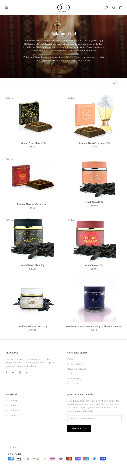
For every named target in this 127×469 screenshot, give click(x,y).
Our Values (10, 415)
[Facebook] (6, 372)
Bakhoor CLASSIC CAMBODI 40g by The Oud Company (94, 326)
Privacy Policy (74, 378)
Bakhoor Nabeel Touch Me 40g (94, 143)
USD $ (11, 447)
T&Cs (69, 373)
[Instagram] (20, 372)
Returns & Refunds (76, 369)
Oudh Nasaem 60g (94, 265)
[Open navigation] (6, 7)
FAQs (70, 359)
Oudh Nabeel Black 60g (32, 265)
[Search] (114, 7)
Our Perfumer (12, 410)
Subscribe (79, 428)
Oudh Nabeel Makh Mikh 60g (32, 326)
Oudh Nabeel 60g (94, 202)
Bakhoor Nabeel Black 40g (33, 143)
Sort (115, 83)
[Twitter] (13, 372)
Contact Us (72, 383)
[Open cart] (120, 7)
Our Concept (11, 400)
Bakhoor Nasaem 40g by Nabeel (32, 204)
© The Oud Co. (15, 454)
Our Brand (10, 405)
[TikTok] (27, 372)
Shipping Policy (75, 364)
